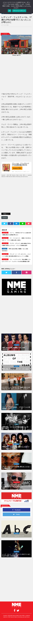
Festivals (4, 217)
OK (9, 10)
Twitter (17, 514)
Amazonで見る (17, 168)
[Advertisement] (16, 30)
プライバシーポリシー (19, 10)
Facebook (17, 510)
